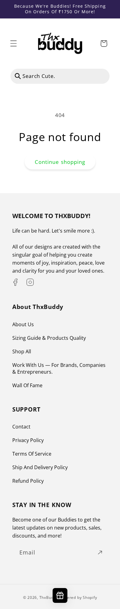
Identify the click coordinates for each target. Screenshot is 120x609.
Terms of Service (31, 453)
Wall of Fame (27, 385)
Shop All (21, 351)
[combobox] (60, 76)
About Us (23, 324)
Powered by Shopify (78, 597)
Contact (21, 426)
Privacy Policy (28, 440)
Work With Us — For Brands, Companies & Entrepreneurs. (59, 368)
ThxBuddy (48, 597)
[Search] (17, 76)
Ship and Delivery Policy (40, 467)
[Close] (101, 76)
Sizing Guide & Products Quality (49, 338)
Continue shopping (60, 161)
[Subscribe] (100, 553)
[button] (13, 43)
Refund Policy (28, 480)
